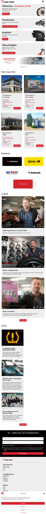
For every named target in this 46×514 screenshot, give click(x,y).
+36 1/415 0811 (32, 102)
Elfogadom (23, 503)
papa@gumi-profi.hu (7, 141)
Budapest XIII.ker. (6, 467)
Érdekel (5, 39)
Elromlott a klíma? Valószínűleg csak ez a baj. (12, 379)
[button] (44, 493)
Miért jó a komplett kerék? (10, 270)
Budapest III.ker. (6, 466)
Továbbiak (23, 320)
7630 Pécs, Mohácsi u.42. (29, 138)
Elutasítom (23, 506)
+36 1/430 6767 (9, 102)
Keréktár (4, 477)
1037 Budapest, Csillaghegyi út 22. (6, 100)
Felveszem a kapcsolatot (9, 26)
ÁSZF (4, 489)
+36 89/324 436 (9, 138)
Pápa (4, 470)
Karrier (4, 486)
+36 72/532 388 (32, 140)
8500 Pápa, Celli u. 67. (7, 137)
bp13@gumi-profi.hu (29, 105)
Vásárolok (6, 13)
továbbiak (23, 424)
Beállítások (23, 509)
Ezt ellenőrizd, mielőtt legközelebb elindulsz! (9, 349)
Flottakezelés (5, 478)
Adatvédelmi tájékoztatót (36, 445)
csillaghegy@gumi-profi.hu (8, 105)
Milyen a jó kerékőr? (9, 311)
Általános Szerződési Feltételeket (22, 445)
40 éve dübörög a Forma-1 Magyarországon (10, 412)
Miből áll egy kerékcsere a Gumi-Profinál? (15, 230)
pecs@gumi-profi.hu (29, 142)
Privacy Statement (23, 512)
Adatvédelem (5, 490)
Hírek (4, 488)
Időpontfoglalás (6, 475)
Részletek (17, 108)
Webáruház (5, 479)
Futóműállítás (5, 481)
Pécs (4, 468)
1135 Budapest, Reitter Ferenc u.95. (30, 100)
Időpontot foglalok (8, 52)
